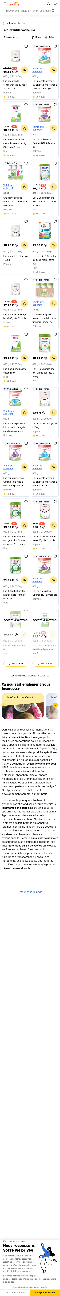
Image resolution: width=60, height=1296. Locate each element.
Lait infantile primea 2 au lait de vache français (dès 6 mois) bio (44, 482)
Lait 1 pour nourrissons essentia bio (14, 371)
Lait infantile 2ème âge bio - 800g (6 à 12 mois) (14, 316)
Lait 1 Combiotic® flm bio (14, 648)
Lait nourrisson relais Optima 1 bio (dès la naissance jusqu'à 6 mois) (13, 482)
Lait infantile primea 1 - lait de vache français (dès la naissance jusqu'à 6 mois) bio (14, 428)
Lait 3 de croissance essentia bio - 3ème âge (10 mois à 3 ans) (15, 143)
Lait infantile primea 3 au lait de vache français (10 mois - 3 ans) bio (44, 85)
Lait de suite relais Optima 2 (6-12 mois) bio (44, 593)
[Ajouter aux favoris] (26, 46)
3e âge (52, 748)
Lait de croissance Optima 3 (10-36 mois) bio (43, 143)
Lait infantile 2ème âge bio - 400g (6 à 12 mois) (44, 539)
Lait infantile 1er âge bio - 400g (44, 426)
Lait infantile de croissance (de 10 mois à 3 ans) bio (15, 85)
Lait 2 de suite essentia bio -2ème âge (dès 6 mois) (44, 649)
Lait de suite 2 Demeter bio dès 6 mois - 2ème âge (44, 260)
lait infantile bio (27, 823)
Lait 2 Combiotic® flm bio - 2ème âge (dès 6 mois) (43, 373)
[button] (55, 705)
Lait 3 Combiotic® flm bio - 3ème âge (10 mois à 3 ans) (44, 202)
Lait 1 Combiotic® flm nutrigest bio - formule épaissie (14, 595)
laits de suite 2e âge (32, 748)
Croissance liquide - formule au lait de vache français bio (15, 202)
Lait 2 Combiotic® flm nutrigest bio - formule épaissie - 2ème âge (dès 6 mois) (14, 541)
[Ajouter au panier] (24, 70)
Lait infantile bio (15, 23)
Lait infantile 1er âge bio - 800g (15, 258)
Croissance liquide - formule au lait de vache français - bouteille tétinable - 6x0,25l (44, 318)
